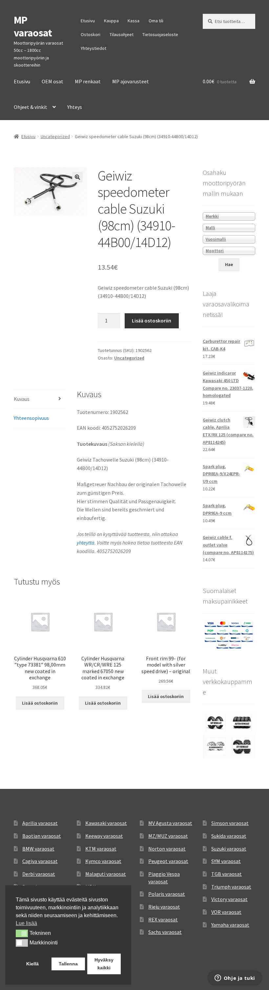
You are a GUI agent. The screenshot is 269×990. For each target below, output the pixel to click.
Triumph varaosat (231, 886)
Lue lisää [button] (26, 923)
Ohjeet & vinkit (30, 107)
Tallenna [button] (68, 963)
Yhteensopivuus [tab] (31, 418)
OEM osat (52, 81)
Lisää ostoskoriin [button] (40, 703)
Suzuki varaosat (228, 848)
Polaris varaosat (166, 894)
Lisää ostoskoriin (151, 320)
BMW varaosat (38, 848)
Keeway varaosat (104, 836)
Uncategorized (55, 136)
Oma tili (156, 21)
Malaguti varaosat (105, 874)
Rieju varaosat (164, 906)
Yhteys (74, 107)
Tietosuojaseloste (160, 34)
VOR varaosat (226, 912)
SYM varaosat (226, 861)
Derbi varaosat (38, 874)
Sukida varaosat (228, 836)
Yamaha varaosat (230, 924)
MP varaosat (33, 26)
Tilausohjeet (122, 34)
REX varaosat (163, 919)
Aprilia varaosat (40, 823)
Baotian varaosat (41, 836)
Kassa (133, 21)
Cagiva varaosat (40, 861)
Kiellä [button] (32, 963)
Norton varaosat (167, 848)
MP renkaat (88, 81)
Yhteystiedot (93, 48)
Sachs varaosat (165, 932)
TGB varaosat (226, 874)
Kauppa (111, 21)
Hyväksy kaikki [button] (104, 963)
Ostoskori (90, 34)
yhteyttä (85, 542)
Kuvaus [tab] (22, 399)
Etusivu (88, 21)
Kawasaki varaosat (106, 823)
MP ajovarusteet (130, 81)
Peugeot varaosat (168, 861)
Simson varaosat (230, 823)
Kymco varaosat (103, 861)
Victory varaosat (229, 899)
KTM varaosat (100, 848)
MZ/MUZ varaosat (168, 836)
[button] (77, 177)
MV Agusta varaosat (170, 823)
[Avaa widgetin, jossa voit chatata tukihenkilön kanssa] (234, 978)
